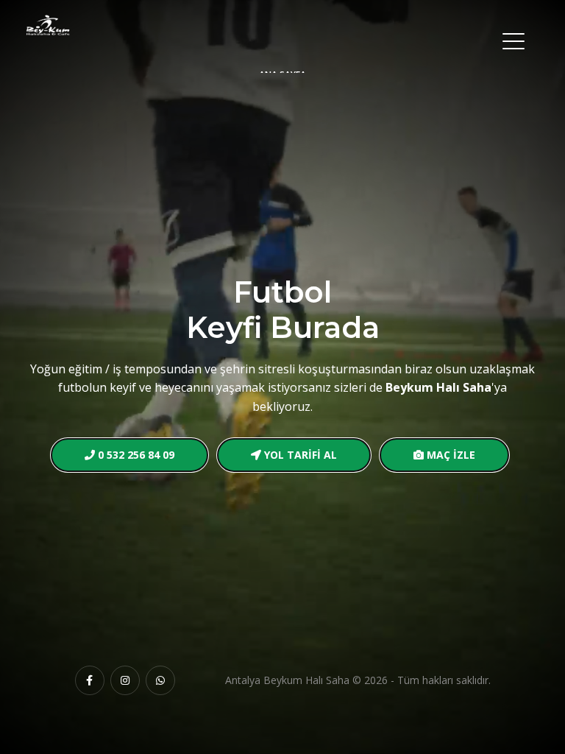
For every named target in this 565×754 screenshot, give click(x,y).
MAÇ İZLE (449, 455)
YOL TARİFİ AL (299, 455)
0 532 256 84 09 (134, 455)
